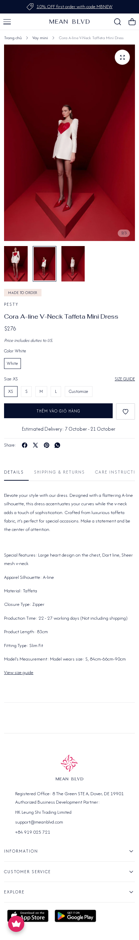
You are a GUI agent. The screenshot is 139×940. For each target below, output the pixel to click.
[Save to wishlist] (125, 411)
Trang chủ (13, 38)
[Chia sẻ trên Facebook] (24, 445)
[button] (7, 21)
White (12, 363)
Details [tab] (14, 472)
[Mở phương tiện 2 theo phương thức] (122, 57)
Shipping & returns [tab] (59, 472)
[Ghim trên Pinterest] (46, 445)
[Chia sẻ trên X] (35, 445)
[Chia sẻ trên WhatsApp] (57, 445)
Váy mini (40, 38)
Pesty (11, 304)
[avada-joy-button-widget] (16, 924)
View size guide (18, 672)
